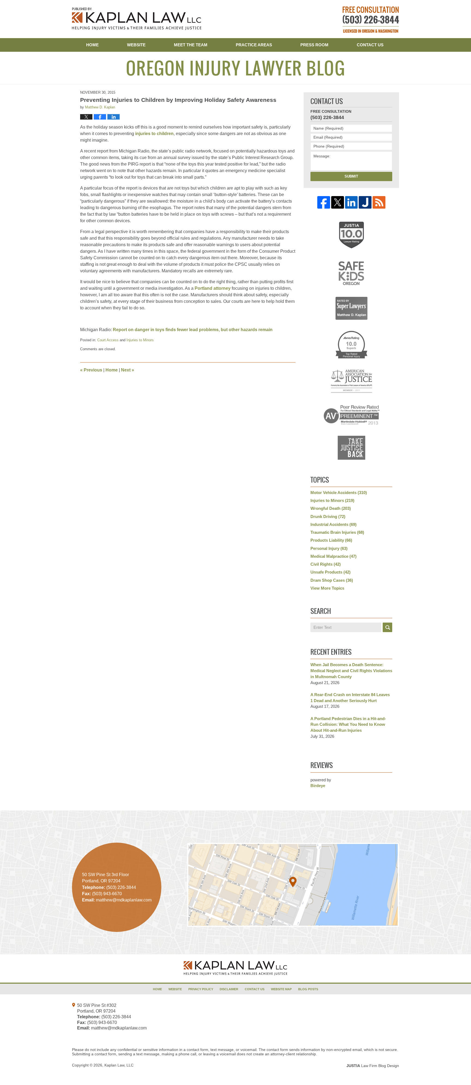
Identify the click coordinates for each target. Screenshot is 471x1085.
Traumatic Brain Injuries (337, 532)
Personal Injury (329, 548)
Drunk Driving (327, 516)
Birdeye (317, 785)
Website (136, 44)
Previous (91, 370)
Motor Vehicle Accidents (338, 492)
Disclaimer (229, 989)
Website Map (281, 989)
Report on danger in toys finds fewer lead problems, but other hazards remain (193, 329)
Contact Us (370, 44)
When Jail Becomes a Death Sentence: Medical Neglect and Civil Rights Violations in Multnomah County (351, 670)
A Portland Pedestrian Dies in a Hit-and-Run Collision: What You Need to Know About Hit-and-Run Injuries (348, 724)
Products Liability (331, 540)
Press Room (314, 44)
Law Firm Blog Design (372, 1065)
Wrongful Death (330, 508)
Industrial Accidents (333, 524)
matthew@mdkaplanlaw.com (119, 1028)
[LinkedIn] (351, 202)
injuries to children (154, 133)
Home (92, 44)
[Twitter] (337, 202)
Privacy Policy (200, 989)
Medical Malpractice (333, 556)
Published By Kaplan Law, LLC (371, 20)
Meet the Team (190, 44)
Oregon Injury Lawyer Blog (136, 19)
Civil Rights (325, 564)
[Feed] (379, 202)
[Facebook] (323, 202)
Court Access (108, 340)
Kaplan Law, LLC (119, 1065)
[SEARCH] (387, 627)
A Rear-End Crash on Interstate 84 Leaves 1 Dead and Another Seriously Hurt (350, 697)
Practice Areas (254, 44)
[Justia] (365, 202)
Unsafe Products (330, 572)
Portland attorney (213, 288)
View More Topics (327, 588)
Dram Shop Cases (331, 580)
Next (127, 370)
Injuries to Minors (140, 340)
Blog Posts (308, 989)
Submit (351, 176)
